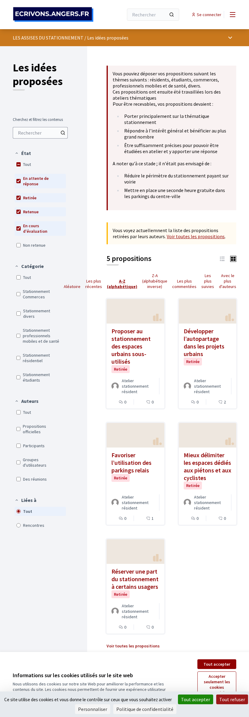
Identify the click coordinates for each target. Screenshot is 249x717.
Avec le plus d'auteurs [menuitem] (227, 281)
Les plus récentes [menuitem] (93, 283)
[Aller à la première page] (53, 14)
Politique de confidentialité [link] (144, 709)
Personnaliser (92, 709)
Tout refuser (232, 699)
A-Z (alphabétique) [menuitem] (122, 283)
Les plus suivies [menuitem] (207, 281)
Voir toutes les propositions (196, 236)
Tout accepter (216, 664)
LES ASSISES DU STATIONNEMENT (48, 38)
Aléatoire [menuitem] (72, 286)
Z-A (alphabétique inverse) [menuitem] (154, 281)
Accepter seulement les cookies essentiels (217, 684)
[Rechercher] (171, 14)
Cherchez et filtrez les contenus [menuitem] (38, 119)
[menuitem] (40, 133)
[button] (23, 153)
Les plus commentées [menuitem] (184, 283)
